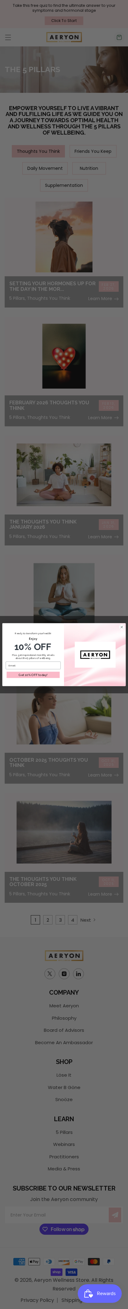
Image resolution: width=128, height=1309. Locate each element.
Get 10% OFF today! (33, 675)
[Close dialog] (121, 627)
